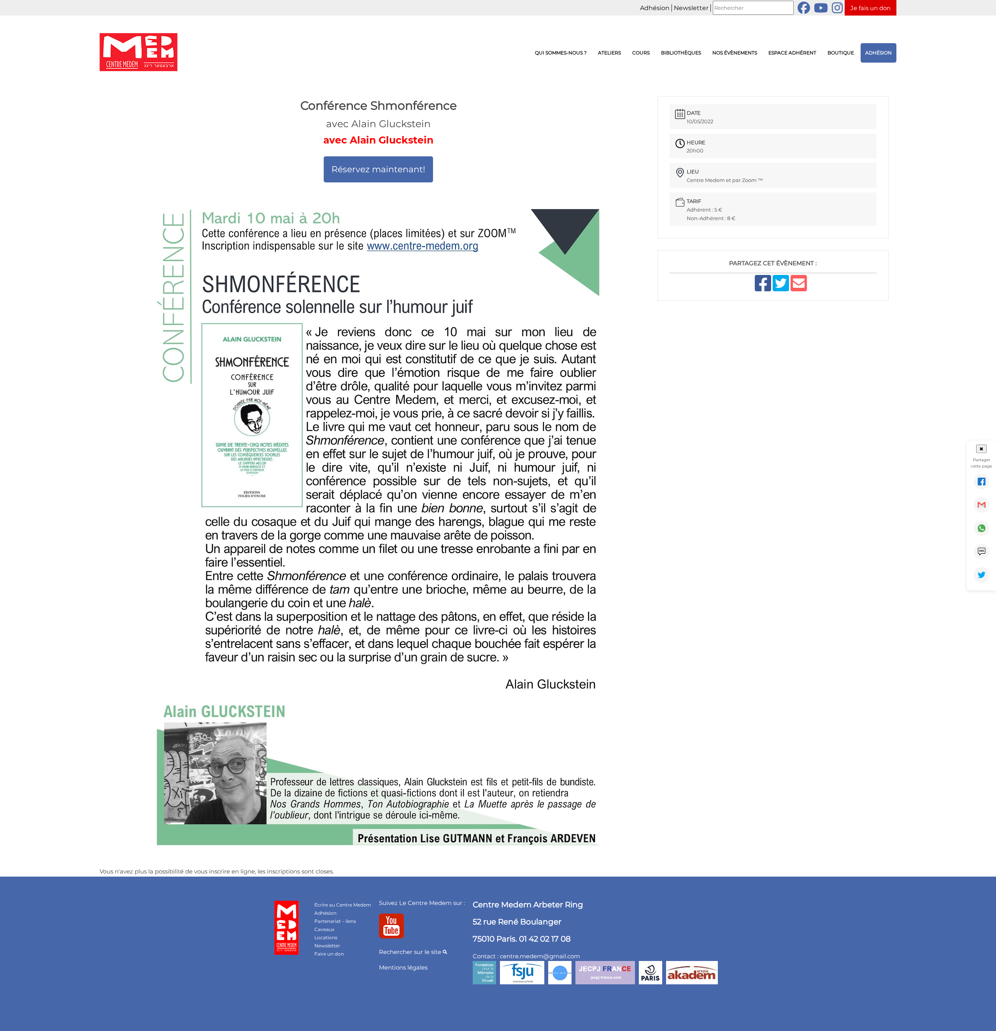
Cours (641, 53)
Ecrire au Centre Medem (342, 905)
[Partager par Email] (981, 505)
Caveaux (324, 929)
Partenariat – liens (335, 921)
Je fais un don (870, 8)
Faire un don (329, 954)
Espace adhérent (792, 53)
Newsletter (691, 8)
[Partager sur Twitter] (981, 575)
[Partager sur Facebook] (981, 481)
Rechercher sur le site (411, 952)
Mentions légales (403, 967)
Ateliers (609, 53)
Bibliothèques (681, 53)
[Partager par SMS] (981, 551)
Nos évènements (734, 53)
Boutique (841, 53)
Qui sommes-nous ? (561, 53)
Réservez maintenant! (378, 169)
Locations (325, 937)
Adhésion (655, 8)
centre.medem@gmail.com (540, 956)
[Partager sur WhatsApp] (981, 528)
